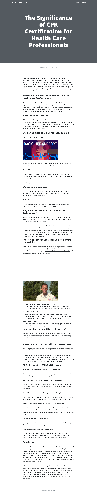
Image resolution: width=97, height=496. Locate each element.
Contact (84, 2)
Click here (30, 338)
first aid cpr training (65, 333)
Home (77, 2)
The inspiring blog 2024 (19, 2)
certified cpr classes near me (32, 183)
